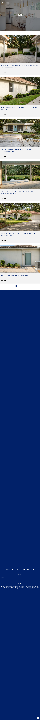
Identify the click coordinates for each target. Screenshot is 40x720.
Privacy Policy (31, 588)
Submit (20, 583)
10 (23, 286)
